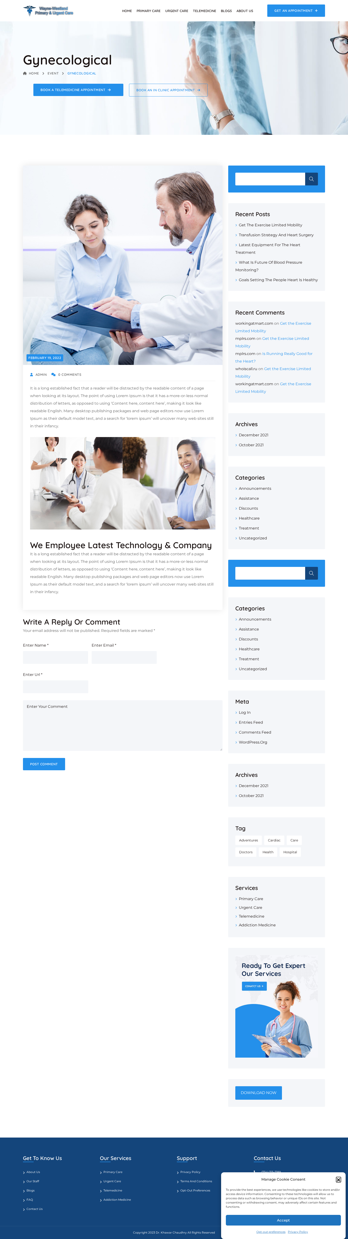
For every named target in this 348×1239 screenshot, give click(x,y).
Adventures (248, 840)
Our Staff (33, 1181)
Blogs (226, 11)
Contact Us (35, 1209)
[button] (338, 1179)
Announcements (255, 488)
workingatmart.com (254, 323)
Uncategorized (253, 538)
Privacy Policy (298, 1232)
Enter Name (36, 645)
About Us (244, 11)
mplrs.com (245, 338)
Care (294, 840)
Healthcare (249, 518)
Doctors (246, 852)
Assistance (249, 498)
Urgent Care (176, 11)
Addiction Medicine (257, 925)
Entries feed (251, 722)
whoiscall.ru (246, 369)
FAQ (30, 1199)
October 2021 (251, 445)
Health (268, 852)
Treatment (249, 528)
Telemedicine (204, 11)
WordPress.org (253, 742)
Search (311, 179)
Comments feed (255, 732)
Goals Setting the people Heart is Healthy (278, 280)
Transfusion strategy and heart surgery (276, 235)
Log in (245, 712)
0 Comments (69, 374)
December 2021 (253, 435)
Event (53, 73)
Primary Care (149, 11)
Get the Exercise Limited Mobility (270, 225)
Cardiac (274, 840)
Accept (283, 1220)
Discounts (248, 508)
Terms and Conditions (196, 1181)
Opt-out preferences (271, 1232)
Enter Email (104, 645)
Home (127, 11)
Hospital (290, 852)
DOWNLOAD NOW (259, 1092)
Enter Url (32, 674)
